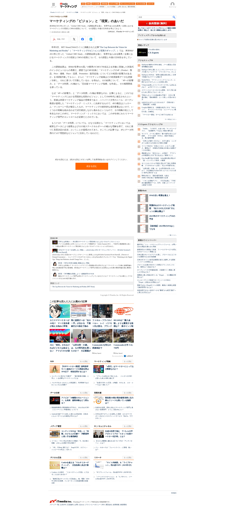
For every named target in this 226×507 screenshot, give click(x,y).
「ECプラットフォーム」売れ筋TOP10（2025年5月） (113, 472)
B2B (52, 361)
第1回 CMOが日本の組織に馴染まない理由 (73, 263)
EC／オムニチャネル (102, 426)
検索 (174, 17)
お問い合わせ (79, 505)
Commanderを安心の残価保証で (101, 346)
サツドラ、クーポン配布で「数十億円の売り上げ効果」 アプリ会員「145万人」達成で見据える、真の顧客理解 (159, 136)
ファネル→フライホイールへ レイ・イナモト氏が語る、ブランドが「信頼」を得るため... (102, 323)
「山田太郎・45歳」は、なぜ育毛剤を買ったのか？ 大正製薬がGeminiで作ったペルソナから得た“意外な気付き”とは (159, 171)
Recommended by (118, 356)
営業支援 (97, 393)
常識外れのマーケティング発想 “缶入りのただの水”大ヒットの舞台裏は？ (162, 208)
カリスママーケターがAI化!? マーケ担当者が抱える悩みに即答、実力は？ (59, 323)
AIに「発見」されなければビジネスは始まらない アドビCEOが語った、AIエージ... (60, 348)
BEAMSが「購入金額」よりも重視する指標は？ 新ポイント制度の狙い (123, 323)
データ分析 (55, 393)
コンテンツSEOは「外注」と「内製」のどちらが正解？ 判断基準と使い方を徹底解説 (75, 433)
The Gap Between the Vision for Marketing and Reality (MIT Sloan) (73, 287)
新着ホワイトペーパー (147, 240)
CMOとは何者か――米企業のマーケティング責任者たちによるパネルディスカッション (89, 242)
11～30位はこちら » (170, 119)
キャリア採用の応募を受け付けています (153, 39)
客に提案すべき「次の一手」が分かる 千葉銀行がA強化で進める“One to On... (81, 323)
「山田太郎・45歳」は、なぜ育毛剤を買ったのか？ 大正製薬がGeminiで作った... (81, 348)
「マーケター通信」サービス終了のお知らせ (157, 115)
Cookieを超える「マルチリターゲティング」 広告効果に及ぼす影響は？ (75, 465)
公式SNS (63, 505)
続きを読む (92, 166)
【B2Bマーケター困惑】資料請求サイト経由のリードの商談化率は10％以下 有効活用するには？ (75, 369)
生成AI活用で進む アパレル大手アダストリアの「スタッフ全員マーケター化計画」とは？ (119, 433)
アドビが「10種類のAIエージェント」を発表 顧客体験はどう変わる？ (75, 400)
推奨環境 (123, 505)
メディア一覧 (54, 505)
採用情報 (116, 505)
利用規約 (173, 493)
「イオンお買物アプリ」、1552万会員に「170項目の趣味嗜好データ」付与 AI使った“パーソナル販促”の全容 (158, 183)
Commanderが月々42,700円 (123, 346)
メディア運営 (55, 426)
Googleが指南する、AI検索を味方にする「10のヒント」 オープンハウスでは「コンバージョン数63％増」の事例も (159, 110)
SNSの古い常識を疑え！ (159, 195)
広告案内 (70, 505)
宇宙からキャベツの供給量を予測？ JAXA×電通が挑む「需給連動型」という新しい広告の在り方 (159, 97)
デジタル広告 (55, 458)
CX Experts (153, 53)
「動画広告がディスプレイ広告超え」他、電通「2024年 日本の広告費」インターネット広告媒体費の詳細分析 (70, 481)
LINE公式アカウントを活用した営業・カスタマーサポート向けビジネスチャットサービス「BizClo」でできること (114, 416)
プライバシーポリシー (93, 505)
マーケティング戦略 (102, 361)
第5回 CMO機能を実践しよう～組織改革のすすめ (76, 274)
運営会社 (109, 505)
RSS (103, 505)
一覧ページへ (172, 235)
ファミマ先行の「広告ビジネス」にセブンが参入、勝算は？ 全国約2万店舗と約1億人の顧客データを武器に (159, 148)
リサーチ (97, 458)
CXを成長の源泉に (154, 49)
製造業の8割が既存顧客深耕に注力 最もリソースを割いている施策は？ (120, 400)
